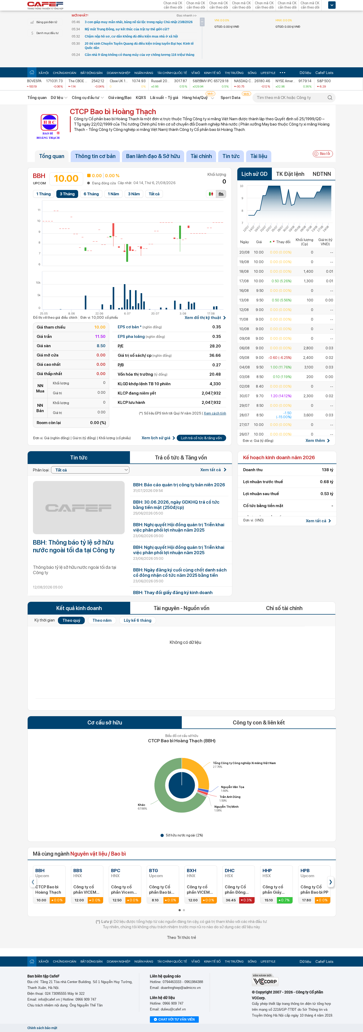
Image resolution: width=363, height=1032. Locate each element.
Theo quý (71, 620)
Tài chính (201, 156)
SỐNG (252, 73)
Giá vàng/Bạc (120, 98)
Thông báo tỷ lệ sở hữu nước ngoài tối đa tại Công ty (74, 570)
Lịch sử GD (255, 174)
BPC (115, 870)
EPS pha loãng (141, 336)
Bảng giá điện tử (46, 22)
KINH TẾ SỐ (212, 73)
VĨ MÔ (195, 73)
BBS (77, 870)
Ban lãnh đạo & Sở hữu (153, 156)
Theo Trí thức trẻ (181, 937)
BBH (39, 870)
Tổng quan (37, 98)
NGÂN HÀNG (143, 73)
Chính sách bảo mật (42, 1028)
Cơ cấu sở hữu (104, 722)
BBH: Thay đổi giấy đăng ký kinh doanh (173, 592)
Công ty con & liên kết (259, 722)
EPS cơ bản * (140, 327)
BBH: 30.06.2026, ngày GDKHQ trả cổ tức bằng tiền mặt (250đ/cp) (176, 504)
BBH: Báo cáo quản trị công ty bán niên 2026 (179, 484)
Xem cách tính (215, 413)
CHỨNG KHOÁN (64, 73)
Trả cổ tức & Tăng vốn (181, 457)
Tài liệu (258, 156)
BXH (191, 870)
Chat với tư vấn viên (176, 1019)
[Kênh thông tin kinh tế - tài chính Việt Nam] (45, 6)
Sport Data (230, 98)
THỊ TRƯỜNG (234, 73)
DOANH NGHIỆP (118, 73)
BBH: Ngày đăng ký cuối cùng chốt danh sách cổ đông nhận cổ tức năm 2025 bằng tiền (180, 572)
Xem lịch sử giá (156, 438)
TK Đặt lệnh (290, 174)
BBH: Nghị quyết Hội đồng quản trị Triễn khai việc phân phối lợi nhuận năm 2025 (178, 527)
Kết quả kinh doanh (79, 608)
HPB (305, 870)
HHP (267, 870)
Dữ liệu (305, 73)
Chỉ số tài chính (284, 608)
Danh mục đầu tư (47, 33)
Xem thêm (315, 440)
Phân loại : (42, 470)
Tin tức (231, 156)
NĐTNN (322, 174)
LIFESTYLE (268, 73)
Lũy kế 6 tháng (137, 620)
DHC (230, 870)
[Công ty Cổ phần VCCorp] (265, 985)
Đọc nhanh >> (187, 15)
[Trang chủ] (31, 72)
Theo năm (102, 620)
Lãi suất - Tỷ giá (164, 98)
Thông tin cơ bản (95, 156)
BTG (153, 870)
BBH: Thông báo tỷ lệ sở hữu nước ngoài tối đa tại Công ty (74, 546)
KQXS (141, 98)
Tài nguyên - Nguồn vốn (181, 608)
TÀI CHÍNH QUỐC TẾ (172, 73)
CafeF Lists (324, 73)
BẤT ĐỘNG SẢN (92, 73)
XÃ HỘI (44, 73)
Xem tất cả (211, 469)
